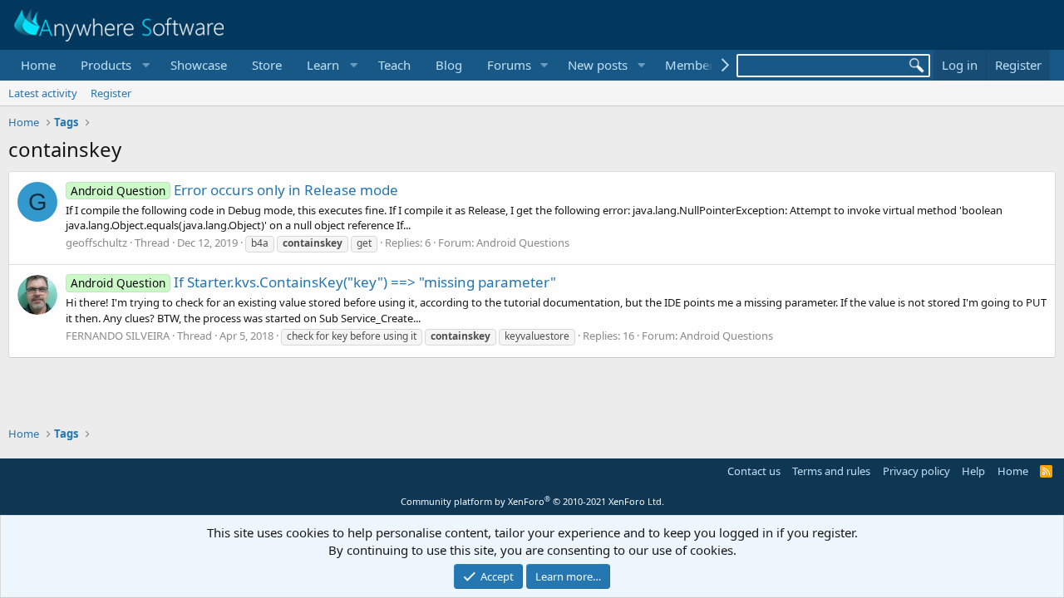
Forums (509, 64)
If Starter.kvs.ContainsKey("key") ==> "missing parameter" (313, 282)
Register (111, 93)
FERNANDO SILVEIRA (118, 335)
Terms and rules (831, 470)
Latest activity (42, 93)
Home (38, 64)
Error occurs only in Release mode (234, 189)
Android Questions (522, 242)
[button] (113, 65)
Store (267, 64)
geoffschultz (96, 242)
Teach (394, 64)
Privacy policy (916, 470)
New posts (598, 64)
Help (973, 470)
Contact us (754, 470)
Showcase (198, 64)
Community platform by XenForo (532, 501)
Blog (449, 64)
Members (692, 64)
